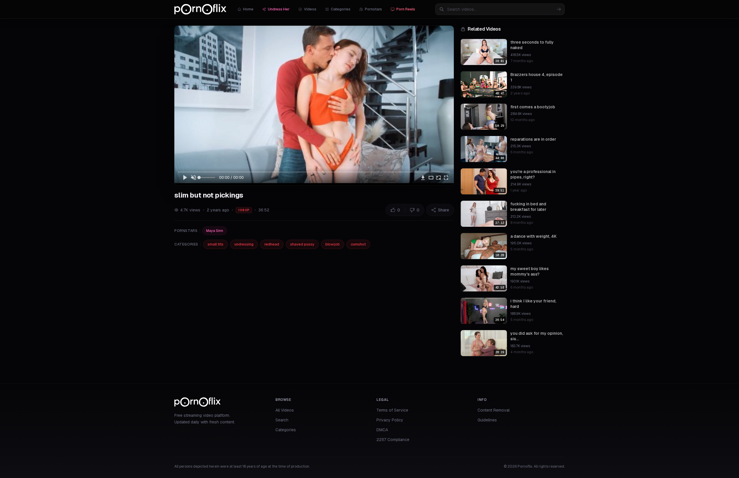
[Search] (558, 9)
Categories (340, 9)
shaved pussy (302, 244)
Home (248, 9)
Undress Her (279, 9)
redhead (271, 244)
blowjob (332, 244)
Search (281, 420)
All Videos (284, 410)
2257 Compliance (392, 439)
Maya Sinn (214, 230)
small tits (215, 244)
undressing (243, 244)
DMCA (382, 429)
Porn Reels (405, 9)
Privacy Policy (389, 420)
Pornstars (373, 9)
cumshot (358, 244)
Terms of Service (392, 410)
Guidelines (487, 420)
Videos (310, 9)
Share (443, 210)
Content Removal (493, 410)
